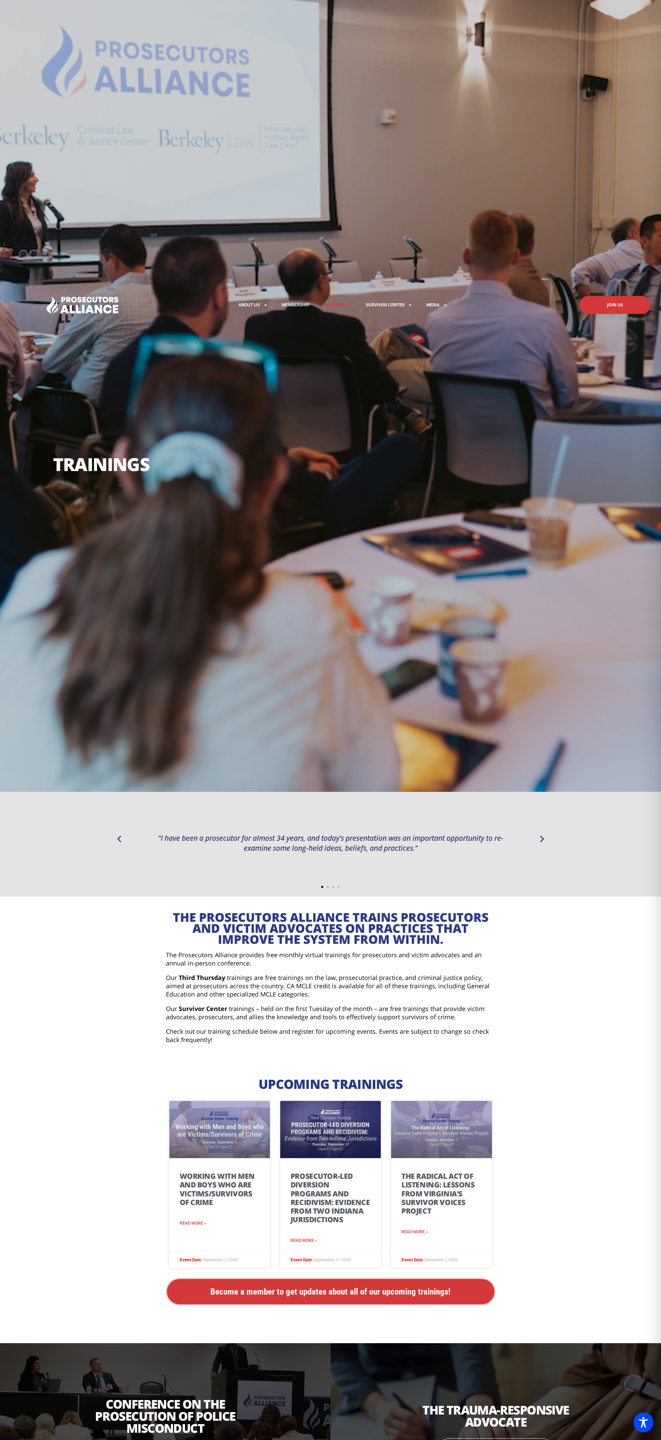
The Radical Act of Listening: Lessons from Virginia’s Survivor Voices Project (437, 1193)
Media (433, 304)
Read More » (193, 1223)
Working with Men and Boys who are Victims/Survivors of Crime (217, 1189)
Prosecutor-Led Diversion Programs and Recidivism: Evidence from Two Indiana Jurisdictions (330, 1197)
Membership (295, 304)
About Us (249, 304)
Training (333, 304)
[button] (119, 839)
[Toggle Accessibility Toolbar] (643, 1422)
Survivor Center (385, 304)
